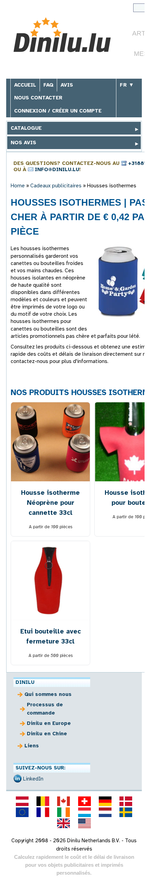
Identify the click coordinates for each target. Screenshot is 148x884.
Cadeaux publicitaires (56, 186)
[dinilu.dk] (126, 801)
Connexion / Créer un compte (58, 111)
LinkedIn (33, 779)
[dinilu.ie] (63, 812)
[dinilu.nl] (105, 812)
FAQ (48, 85)
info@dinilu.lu (57, 169)
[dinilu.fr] (43, 812)
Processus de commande (45, 708)
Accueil (25, 85)
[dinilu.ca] (63, 801)
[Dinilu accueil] (62, 35)
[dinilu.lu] (84, 812)
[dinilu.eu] (22, 812)
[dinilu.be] (43, 801)
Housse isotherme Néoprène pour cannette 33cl (50, 503)
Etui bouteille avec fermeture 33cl (50, 636)
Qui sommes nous (48, 694)
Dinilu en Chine (47, 733)
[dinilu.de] (105, 801)
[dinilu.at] (22, 801)
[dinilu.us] (84, 823)
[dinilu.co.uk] (63, 823)
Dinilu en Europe (49, 723)
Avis (67, 85)
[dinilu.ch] (84, 801)
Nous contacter (38, 98)
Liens (31, 746)
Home (18, 186)
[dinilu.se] (126, 812)
